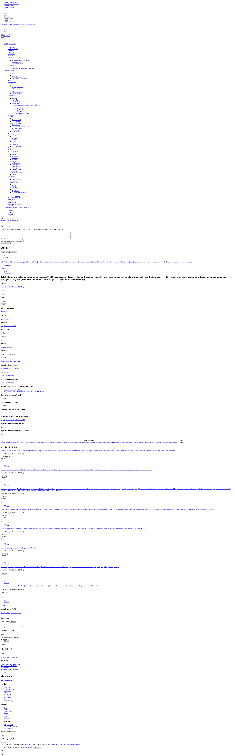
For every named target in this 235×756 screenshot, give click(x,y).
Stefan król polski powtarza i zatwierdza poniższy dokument (18, 548)
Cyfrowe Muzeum (9, 390)
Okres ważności (16, 131)
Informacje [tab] (7, 273)
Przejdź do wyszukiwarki (11, 4)
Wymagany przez (17, 172)
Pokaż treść (7, 265)
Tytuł (11, 73)
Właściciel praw (15, 182)
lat (1, 340)
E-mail (3, 239)
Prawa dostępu (16, 179)
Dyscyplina (18, 111)
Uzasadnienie (27, 239)
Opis (11, 95)
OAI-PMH (4, 434)
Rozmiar (14, 138)
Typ (9, 133)
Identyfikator (14, 141)
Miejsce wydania (17, 101)
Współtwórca (12, 82)
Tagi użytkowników (17, 87)
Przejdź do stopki (9, 7)
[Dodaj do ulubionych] (1, 460)
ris (5, 255)
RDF (2, 427)
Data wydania (16, 125)
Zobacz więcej (8, 701)
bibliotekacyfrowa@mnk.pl (9, 657)
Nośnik (14, 139)
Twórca (10, 80)
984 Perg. (3, 333)
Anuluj (3, 243)
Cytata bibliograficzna (18, 146)
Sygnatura (15, 144)
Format (12, 135)
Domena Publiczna (6, 347)
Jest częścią (15, 156)
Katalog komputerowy (14, 197)
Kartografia (11, 54)
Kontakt (14, 186)
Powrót (3, 39)
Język (9, 149)
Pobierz (3, 268)
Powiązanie (13, 151)
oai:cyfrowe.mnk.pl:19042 (8, 326)
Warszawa (4, 311)
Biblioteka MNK (17, 62)
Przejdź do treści (9, 5)
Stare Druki (11, 47)
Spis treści (15, 100)
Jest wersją (15, 159)
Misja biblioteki (12, 202)
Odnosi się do (16, 164)
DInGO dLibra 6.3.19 (31, 744)
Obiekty (10, 210)
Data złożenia (16, 121)
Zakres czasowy (16, 93)
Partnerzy (13, 65)
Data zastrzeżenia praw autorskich (21, 126)
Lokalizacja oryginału (20, 192)
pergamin (3, 301)
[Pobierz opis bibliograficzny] (1, 462)
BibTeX (6, 257)
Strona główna (6, 680)
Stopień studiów (20, 110)
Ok (2, 751)
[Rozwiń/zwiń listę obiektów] (16, 44)
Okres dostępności (17, 130)
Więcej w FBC (5, 613)
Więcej (3, 605)
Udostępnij (11, 18)
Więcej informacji (28, 747)
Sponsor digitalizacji (18, 103)
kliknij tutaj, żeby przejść (8, 354)
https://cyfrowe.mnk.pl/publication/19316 (13, 420)
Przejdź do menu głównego (12, 2)
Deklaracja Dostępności (15, 204)
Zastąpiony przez (17, 169)
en (6, 13)
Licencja (14, 181)
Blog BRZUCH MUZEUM (9, 666)
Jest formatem (16, 163)
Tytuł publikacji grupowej (19, 78)
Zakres (12, 88)
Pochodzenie (14, 187)
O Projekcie (8, 199)
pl (5, 13)
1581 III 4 (4, 294)
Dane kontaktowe (9, 728)
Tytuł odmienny (16, 77)
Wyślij (8, 243)
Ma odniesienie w (17, 166)
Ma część (14, 154)
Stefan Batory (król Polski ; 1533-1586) (12, 287)
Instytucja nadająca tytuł (22, 113)
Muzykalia (11, 52)
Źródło (10, 148)
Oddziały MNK (14, 57)
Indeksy (6, 70)
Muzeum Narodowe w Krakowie (10, 361)
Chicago (3, 627)
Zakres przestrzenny (17, 92)
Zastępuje (14, 168)
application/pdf (5, 319)
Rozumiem (37, 747)
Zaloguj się (7, 21)
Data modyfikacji (17, 128)
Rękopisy (11, 55)
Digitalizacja (15, 191)
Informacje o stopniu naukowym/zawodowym (27, 105)
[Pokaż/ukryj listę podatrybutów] (9, 95)
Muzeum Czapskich (17, 63)
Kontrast (7, 17)
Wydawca (11, 115)
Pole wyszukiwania (6, 219)
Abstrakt (14, 98)
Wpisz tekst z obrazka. (16, 241)
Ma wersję (15, 158)
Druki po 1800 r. (13, 49)
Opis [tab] (5, 271)
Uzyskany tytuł (19, 108)
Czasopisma (11, 50)
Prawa (12, 176)
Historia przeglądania (12, 207)
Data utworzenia (16, 120)
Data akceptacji (16, 123)
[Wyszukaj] (30, 219)
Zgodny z (14, 174)
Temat (12, 83)
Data (11, 116)
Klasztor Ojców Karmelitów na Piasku (23, 68)
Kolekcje (7, 44)
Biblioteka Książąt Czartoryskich (21, 60)
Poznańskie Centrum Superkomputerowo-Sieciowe (66, 744)
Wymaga (14, 171)
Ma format (15, 161)
